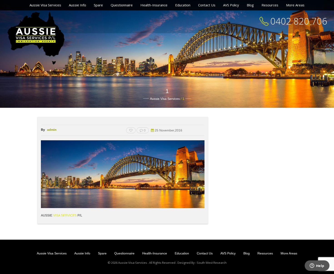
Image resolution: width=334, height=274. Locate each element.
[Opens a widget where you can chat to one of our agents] (316, 266)
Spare (98, 5)
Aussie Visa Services (45, 5)
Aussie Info (77, 5)
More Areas (295, 5)
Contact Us (206, 5)
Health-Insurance (153, 5)
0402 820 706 (298, 21)
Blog (250, 5)
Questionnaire (122, 5)
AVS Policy (231, 5)
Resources (270, 5)
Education (182, 5)
